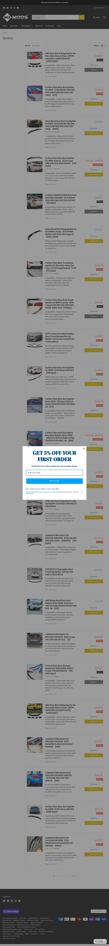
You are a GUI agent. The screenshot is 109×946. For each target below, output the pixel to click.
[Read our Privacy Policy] (81, 492)
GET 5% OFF (54, 481)
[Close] (83, 448)
